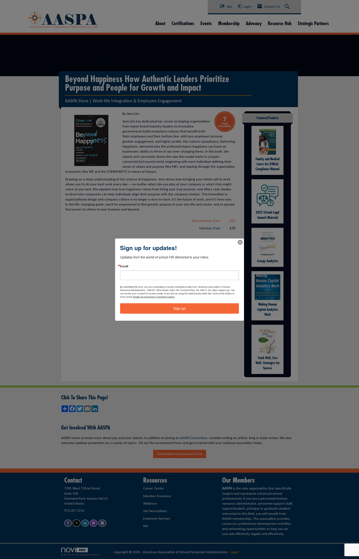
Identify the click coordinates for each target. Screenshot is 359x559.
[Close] (240, 242)
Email (124, 266)
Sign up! (179, 308)
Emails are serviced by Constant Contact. (154, 296)
